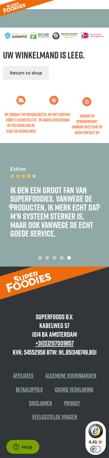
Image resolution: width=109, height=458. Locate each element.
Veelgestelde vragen (54, 417)
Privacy (72, 403)
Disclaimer (40, 403)
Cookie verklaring (74, 389)
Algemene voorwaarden (70, 376)
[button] (10, 206)
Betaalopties (29, 389)
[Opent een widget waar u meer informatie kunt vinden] (22, 447)
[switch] (95, 449)
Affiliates (23, 376)
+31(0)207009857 (54, 343)
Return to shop (26, 73)
